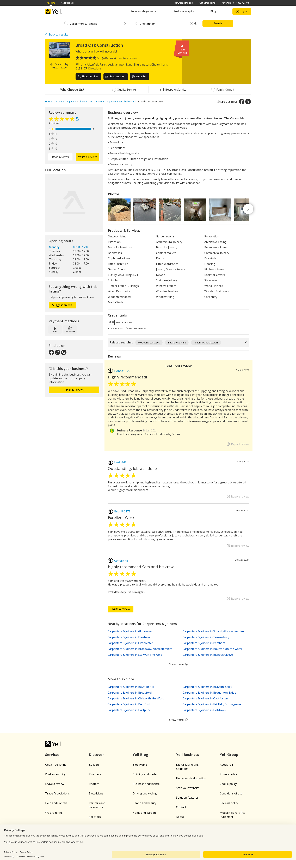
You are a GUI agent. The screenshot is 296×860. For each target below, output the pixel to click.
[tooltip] (195, 23)
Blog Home (140, 765)
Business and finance (146, 784)
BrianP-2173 (122, 511)
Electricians (96, 793)
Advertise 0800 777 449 (235, 2)
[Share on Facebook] (241, 101)
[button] (125, 23)
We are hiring (54, 813)
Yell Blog (140, 754)
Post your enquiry (184, 11)
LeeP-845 (120, 462)
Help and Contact (56, 803)
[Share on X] (248, 101)
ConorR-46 (121, 561)
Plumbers (95, 774)
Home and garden (144, 813)
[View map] (74, 203)
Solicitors (95, 817)
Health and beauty (144, 803)
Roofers (94, 784)
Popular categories (142, 11)
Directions (94, 68)
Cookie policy (228, 784)
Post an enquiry (55, 774)
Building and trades (145, 774)
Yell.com (51, 2)
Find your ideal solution (191, 778)
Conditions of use (231, 793)
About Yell (226, 765)
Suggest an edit (62, 305)
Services (52, 754)
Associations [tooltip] (123, 322)
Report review (240, 444)
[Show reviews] (62, 120)
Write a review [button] (87, 157)
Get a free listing (207, 2)
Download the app (184, 2)
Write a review (128, 58)
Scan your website (187, 788)
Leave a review (54, 784)
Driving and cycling (145, 793)
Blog (213, 11)
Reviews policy (229, 803)
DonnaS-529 (122, 371)
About (180, 817)
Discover (96, 754)
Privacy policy (228, 774)
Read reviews (60, 157)
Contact (181, 807)
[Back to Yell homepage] (53, 11)
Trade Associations (57, 793)
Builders (94, 765)
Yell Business (67, 2)
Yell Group (229, 754)
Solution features (187, 797)
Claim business (74, 390)
